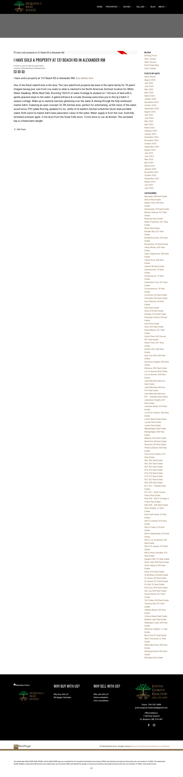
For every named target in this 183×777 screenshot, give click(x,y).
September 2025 (151, 108)
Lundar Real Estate (152, 425)
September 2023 (151, 178)
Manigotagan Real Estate (155, 428)
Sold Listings (150, 68)
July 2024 (148, 153)
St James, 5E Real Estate (155, 578)
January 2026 (150, 99)
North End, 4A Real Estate (155, 441)
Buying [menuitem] (126, 7)
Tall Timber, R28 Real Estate (156, 600)
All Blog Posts (150, 55)
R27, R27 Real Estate (153, 479)
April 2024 (148, 162)
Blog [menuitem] (153, 7)
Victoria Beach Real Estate (155, 616)
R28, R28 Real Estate (153, 482)
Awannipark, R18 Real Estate (156, 209)
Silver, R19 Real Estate (154, 572)
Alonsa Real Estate (152, 199)
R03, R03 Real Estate (153, 463)
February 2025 (150, 131)
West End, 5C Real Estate (155, 635)
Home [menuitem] (99, 7)
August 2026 (149, 80)
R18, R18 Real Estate (153, 473)
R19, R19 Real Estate (153, 476)
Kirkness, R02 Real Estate (155, 368)
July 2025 (148, 115)
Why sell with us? (101, 694)
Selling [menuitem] (140, 7)
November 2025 (151, 102)
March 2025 (149, 128)
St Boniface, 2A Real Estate (156, 575)
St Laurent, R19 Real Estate (156, 581)
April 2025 (148, 124)
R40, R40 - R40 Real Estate (156, 505)
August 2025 (149, 112)
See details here (84, 78)
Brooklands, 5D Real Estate (156, 244)
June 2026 (149, 86)
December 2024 (151, 137)
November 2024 (151, 140)
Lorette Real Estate (152, 422)
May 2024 (148, 159)
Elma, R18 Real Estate (153, 311)
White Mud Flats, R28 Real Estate (33, 68)
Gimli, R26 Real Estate (154, 327)
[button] (149, 725)
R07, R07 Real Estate (153, 467)
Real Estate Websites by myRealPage (156, 746)
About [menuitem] (161, 7)
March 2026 (149, 96)
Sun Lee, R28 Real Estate (155, 591)
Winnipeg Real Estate (153, 657)
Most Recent (150, 77)
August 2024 (149, 150)
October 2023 (150, 175)
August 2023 (149, 182)
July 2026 (148, 83)
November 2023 (151, 172)
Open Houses (150, 62)
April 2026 (148, 92)
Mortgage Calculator (62, 697)
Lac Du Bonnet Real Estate (155, 371)
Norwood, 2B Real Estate (155, 444)
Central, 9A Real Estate (154, 266)
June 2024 (149, 156)
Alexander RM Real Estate (155, 196)
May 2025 (148, 121)
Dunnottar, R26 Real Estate (155, 298)
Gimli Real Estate (151, 324)
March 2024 (149, 166)
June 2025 (149, 118)
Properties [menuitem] (111, 7)
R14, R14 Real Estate (153, 470)
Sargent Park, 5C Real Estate (156, 559)
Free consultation (101, 700)
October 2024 (150, 143)
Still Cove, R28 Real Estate (156, 587)
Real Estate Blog (151, 65)
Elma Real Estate (151, 308)
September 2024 (151, 147)
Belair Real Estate (152, 228)
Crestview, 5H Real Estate (155, 295)
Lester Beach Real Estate (155, 419)
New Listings (150, 59)
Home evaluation (100, 697)
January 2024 (150, 169)
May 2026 (148, 89)
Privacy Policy (137, 746)
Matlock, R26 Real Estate (155, 438)
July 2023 (148, 185)
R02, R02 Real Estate (153, 460)
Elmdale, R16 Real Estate (155, 314)
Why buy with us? (61, 694)
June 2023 (149, 188)
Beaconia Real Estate (153, 218)
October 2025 (150, 105)
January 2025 (150, 134)
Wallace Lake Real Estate (155, 619)
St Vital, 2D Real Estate (154, 584)
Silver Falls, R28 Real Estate (156, 562)
